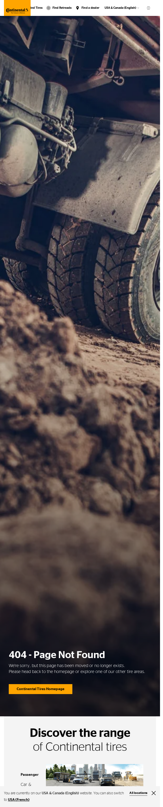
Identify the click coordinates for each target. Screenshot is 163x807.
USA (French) (18, 800)
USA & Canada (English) (120, 7)
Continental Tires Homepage (40, 689)
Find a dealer (90, 7)
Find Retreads (62, 7)
